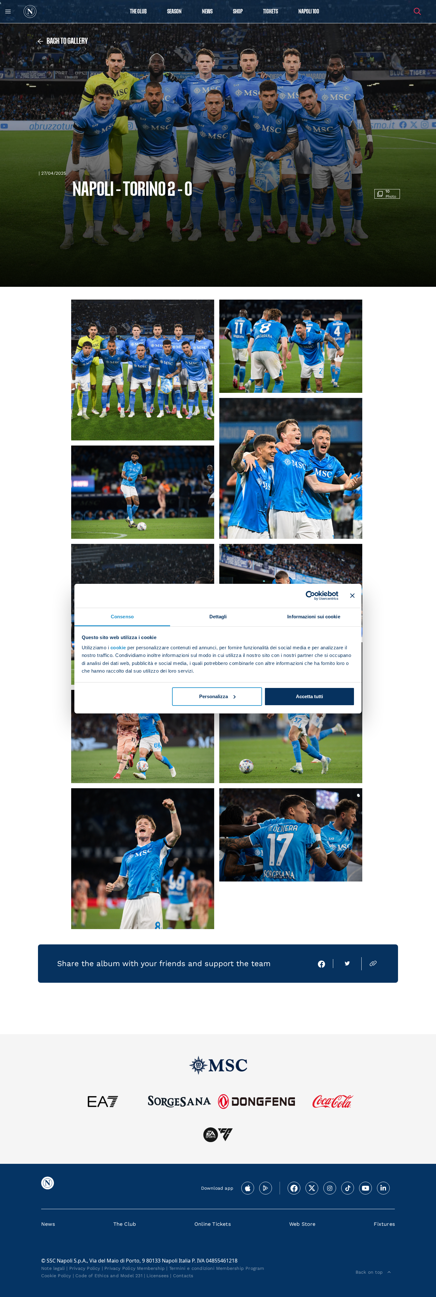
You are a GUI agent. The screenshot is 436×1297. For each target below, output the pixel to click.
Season (174, 11)
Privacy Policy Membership (134, 1268)
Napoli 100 (308, 11)
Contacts (183, 1275)
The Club (124, 1224)
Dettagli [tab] (218, 616)
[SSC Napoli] (30, 11)
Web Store (302, 1224)
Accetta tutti (309, 696)
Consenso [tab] (122, 616)
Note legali (53, 1268)
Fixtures (384, 1224)
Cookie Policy (56, 1275)
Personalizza (213, 696)
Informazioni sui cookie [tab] (313, 616)
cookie (118, 647)
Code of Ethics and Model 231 (108, 1275)
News (48, 1224)
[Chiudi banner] (352, 595)
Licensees (158, 1275)
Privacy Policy (84, 1268)
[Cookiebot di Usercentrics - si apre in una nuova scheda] (310, 595)
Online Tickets (212, 1224)
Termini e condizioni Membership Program (216, 1268)
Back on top (369, 1272)
